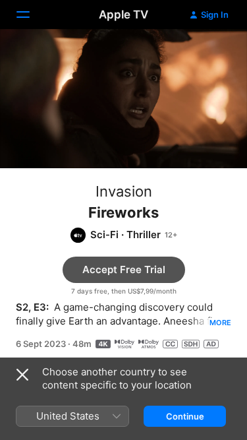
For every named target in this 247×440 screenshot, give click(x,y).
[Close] (22, 375)
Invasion (124, 191)
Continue (185, 416)
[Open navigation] (30, 14)
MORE (220, 322)
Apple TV (123, 14)
